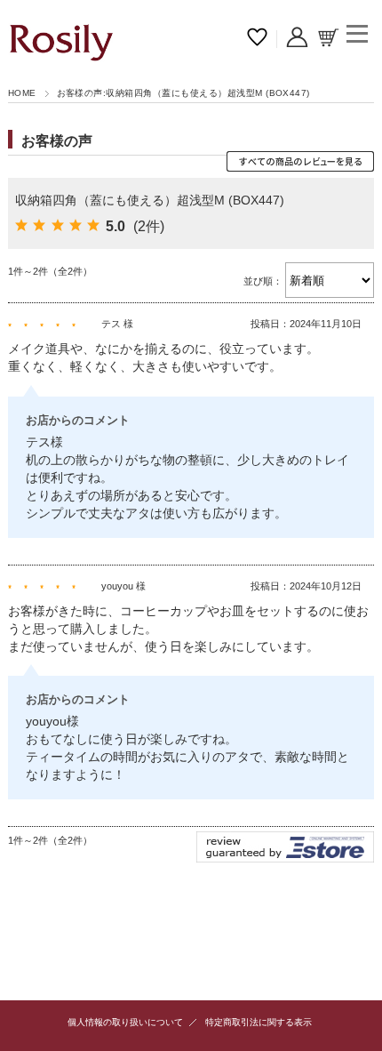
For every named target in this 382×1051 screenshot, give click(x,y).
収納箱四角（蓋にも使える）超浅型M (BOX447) (149, 200)
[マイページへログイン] (297, 39)
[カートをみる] (328, 39)
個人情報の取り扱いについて (125, 1022)
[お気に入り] (257, 39)
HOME (22, 93)
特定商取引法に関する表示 (258, 1022)
